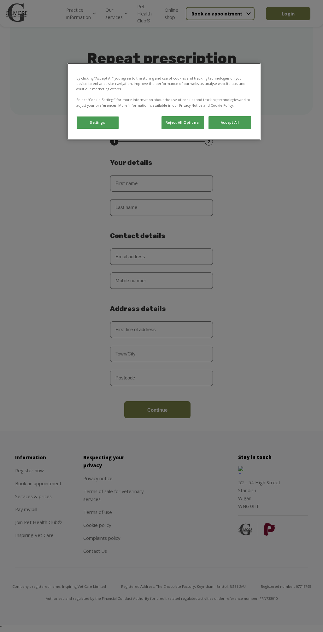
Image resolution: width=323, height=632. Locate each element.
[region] (164, 101)
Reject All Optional (183, 122)
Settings (97, 122)
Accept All (230, 122)
